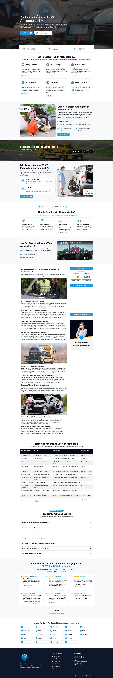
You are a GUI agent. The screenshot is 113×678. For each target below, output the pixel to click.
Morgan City (55, 642)
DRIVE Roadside (27, 675)
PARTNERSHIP (71, 4)
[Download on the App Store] (77, 151)
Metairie (54, 634)
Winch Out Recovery (81, 82)
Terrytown (84, 634)
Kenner (39, 630)
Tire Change (56, 656)
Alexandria (25, 626)
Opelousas (70, 634)
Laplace (39, 642)
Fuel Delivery (54, 82)
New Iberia (70, 626)
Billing (80, 4)
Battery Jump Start (31, 65)
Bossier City (25, 634)
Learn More (25, 75)
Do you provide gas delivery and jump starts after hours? (36, 548)
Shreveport (84, 626)
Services (87, 4)
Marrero (54, 630)
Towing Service (57, 663)
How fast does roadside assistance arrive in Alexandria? (36, 522)
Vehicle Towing (80, 65)
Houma (39, 626)
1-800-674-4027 (81, 343)
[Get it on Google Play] (88, 151)
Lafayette (40, 634)
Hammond (25, 642)
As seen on (56, 610)
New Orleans (70, 630)
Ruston (69, 642)
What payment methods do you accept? (31, 553)
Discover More (62, 134)
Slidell (83, 630)
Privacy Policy (89, 675)
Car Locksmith (56, 666)
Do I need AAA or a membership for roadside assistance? (36, 533)
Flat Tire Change (55, 65)
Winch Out (55, 668)
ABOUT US (62, 4)
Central (24, 638)
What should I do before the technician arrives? (33, 527)
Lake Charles (40, 638)
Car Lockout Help (30, 82)
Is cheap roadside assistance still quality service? (34, 538)
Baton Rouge (26, 630)
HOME (54, 4)
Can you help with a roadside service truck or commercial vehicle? (38, 543)
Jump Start (55, 658)
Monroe (54, 638)
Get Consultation (25, 196)
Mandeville (55, 626)
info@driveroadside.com (82, 661)
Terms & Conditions (80, 675)
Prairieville (70, 638)
